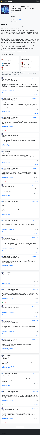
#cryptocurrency (5, 90)
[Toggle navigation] (37, 1)
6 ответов (36, 352)
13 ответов (36, 316)
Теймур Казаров (16, 307)
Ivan (13, 392)
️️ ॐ (13, 186)
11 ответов (36, 285)
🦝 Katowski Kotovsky (7, 65)
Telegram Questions (7, 1)
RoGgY (14, 222)
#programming (4, 92)
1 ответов (36, 130)
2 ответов (36, 181)
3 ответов (36, 164)
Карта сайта (3, 433)
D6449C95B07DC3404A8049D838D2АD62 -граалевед (7, 61)
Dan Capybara (26, 64)
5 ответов (36, 302)
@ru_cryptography (18, 19)
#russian (9, 92)
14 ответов (36, 233)
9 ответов (36, 252)
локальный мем (6, 63)
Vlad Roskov (5, 67)
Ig (3, 68)
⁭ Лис (13, 274)
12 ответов (36, 148)
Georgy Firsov (26, 59)
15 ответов (36, 94)
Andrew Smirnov (16, 257)
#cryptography (11, 90)
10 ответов (36, 113)
